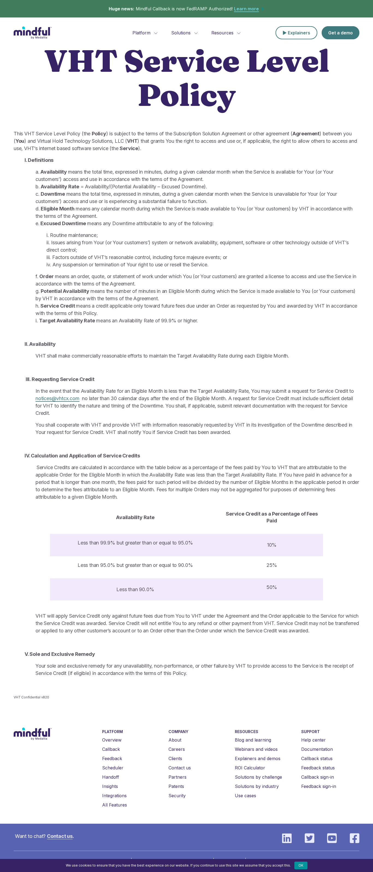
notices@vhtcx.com (57, 398)
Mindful (33, 32)
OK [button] (300, 865)
